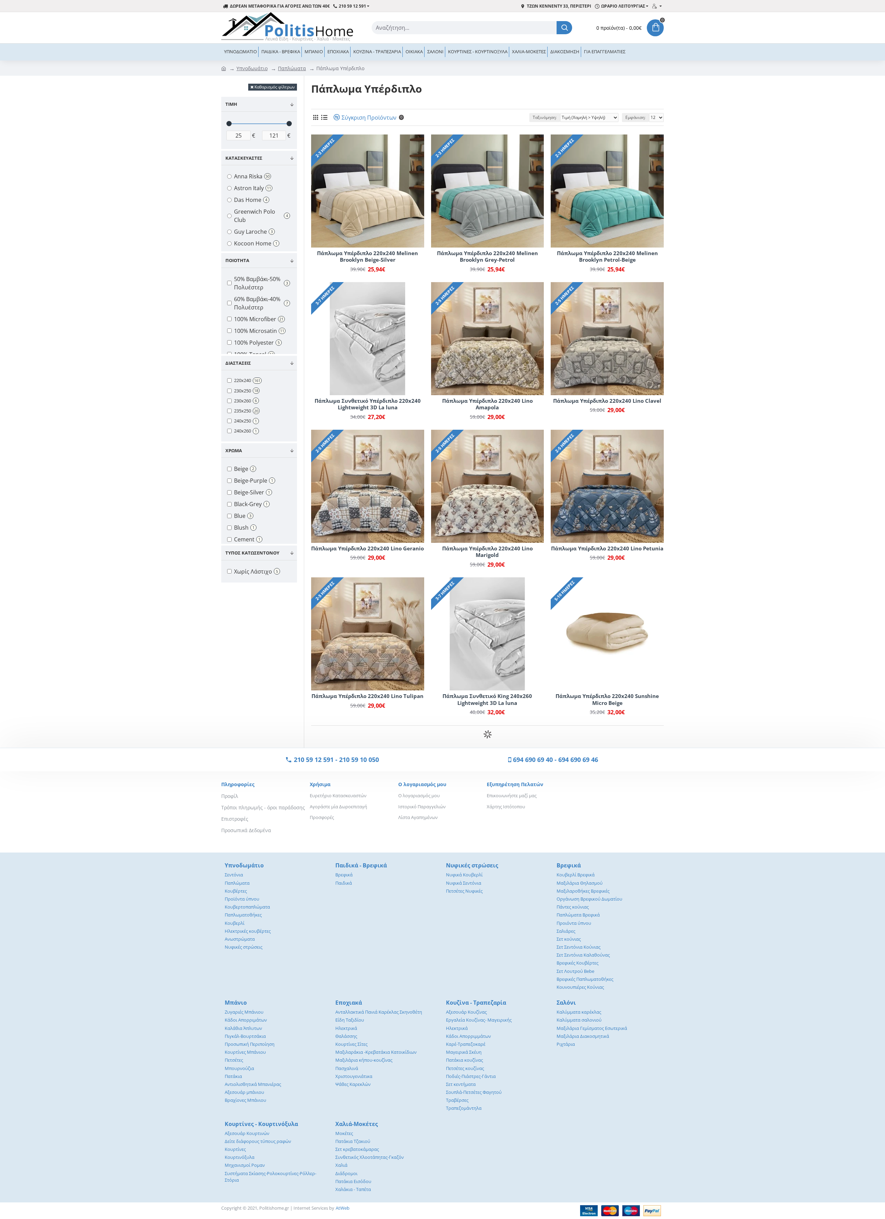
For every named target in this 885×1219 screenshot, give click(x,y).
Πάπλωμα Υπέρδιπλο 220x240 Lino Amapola (487, 404)
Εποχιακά (348, 1002)
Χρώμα (233, 450)
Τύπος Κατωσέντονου (252, 553)
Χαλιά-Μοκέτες (356, 1124)
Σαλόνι (566, 1002)
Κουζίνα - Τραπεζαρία (476, 1002)
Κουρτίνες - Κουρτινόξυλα (261, 1124)
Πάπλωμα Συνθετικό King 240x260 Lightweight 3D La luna (487, 699)
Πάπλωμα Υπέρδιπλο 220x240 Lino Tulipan (367, 696)
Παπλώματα (292, 68)
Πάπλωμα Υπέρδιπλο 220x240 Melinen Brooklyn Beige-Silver (367, 256)
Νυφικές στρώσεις (472, 865)
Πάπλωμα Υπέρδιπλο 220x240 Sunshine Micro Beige (607, 699)
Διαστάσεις (238, 363)
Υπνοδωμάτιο (252, 68)
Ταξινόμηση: (545, 117)
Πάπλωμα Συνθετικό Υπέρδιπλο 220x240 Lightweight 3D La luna (368, 404)
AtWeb (343, 1208)
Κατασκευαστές (243, 158)
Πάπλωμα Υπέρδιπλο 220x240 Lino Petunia (607, 548)
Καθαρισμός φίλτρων (274, 87)
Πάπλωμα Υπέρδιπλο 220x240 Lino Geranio (367, 548)
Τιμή (231, 104)
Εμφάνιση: (635, 117)
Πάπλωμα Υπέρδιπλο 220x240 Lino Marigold (487, 552)
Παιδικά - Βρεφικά (361, 865)
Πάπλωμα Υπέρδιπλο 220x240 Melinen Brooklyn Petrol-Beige (607, 256)
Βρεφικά (569, 865)
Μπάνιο (236, 1002)
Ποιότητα (237, 260)
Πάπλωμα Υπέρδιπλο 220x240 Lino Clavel (607, 401)
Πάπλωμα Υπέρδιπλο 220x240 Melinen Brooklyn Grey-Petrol (487, 256)
